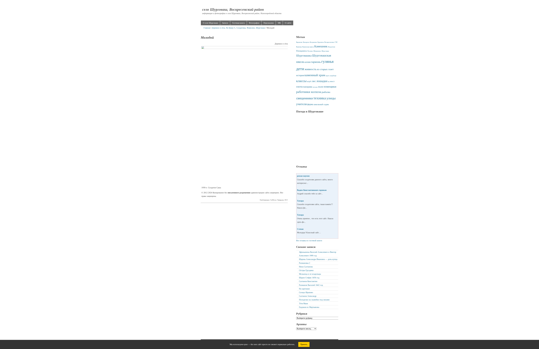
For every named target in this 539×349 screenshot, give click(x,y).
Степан (300, 228)
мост (332, 81)
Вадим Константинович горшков (312, 190)
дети (300, 68)
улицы (331, 98)
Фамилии (251, 27)
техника (319, 97)
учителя (301, 104)
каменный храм (314, 75)
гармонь (316, 62)
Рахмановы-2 (304, 263)
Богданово (313, 42)
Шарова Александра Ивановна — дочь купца (318, 259)
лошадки (321, 81)
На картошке (304, 288)
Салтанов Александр (307, 296)
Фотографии (254, 22)
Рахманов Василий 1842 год (311, 285)
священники (304, 98)
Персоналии (268, 22)
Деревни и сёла (218, 27)
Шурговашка (304, 55)
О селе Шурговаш (210, 22)
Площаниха (301, 50)
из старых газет (325, 69)
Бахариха (306, 42)
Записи (225, 22)
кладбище (333, 76)
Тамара (300, 200)
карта (327, 76)
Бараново (299, 42)
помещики (330, 86)
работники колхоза (308, 92)
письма (315, 87)
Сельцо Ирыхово (306, 292)
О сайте (288, 22)
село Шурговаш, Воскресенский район (233, 9)
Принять (303, 344)
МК (279, 22)
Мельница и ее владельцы (310, 274)
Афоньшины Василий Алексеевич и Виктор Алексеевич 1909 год (317, 254)
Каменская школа (308, 47)
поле (320, 86)
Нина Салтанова (306, 266)
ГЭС (336, 42)
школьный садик (321, 104)
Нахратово (331, 47)
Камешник (320, 46)
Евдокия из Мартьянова (309, 307)
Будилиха (321, 42)
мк (329, 81)
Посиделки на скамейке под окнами (314, 299)
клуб (309, 81)
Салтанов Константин (308, 281)
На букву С (230, 27)
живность (310, 69)
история (300, 75)
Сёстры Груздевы (306, 270)
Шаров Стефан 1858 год (309, 277)
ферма (310, 104)
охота (299, 86)
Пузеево (310, 51)
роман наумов (303, 175)
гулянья (327, 61)
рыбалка (326, 92)
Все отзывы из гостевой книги (309, 240)
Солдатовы (241, 27)
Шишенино (317, 51)
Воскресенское (329, 42)
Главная (207, 27)
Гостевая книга (238, 22)
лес (314, 81)
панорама (307, 86)
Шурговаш (260, 27)
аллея (307, 62)
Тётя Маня (303, 303)
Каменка (299, 47)
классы (301, 80)
